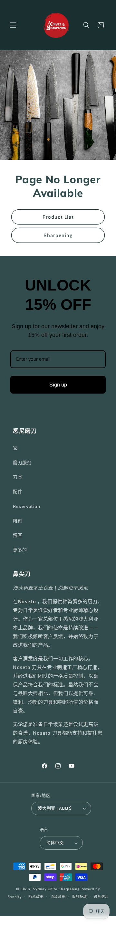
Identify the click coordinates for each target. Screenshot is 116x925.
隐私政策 (36, 896)
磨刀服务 (22, 462)
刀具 (17, 477)
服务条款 (79, 896)
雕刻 (17, 521)
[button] (13, 25)
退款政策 (57, 896)
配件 (17, 491)
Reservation (26, 506)
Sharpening (58, 235)
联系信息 (101, 896)
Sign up (58, 384)
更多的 (20, 550)
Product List (58, 217)
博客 (17, 535)
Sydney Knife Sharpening (57, 889)
